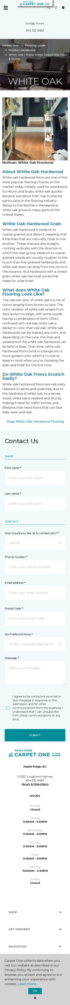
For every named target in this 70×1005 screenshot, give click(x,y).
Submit (35, 735)
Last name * (13, 493)
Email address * (15, 582)
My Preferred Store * (18, 634)
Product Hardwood (22, 50)
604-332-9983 (35, 30)
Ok (35, 991)
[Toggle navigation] (5, 7)
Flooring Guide (35, 45)
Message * (12, 658)
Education (17, 946)
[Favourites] (56, 7)
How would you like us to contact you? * (32, 533)
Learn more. (27, 984)
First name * (13, 468)
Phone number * (16, 557)
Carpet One (10, 45)
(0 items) (63, 7)
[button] (48, 7)
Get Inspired (19, 929)
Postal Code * (14, 608)
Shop (13, 912)
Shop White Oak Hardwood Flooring (35, 421)
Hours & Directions (35, 784)
